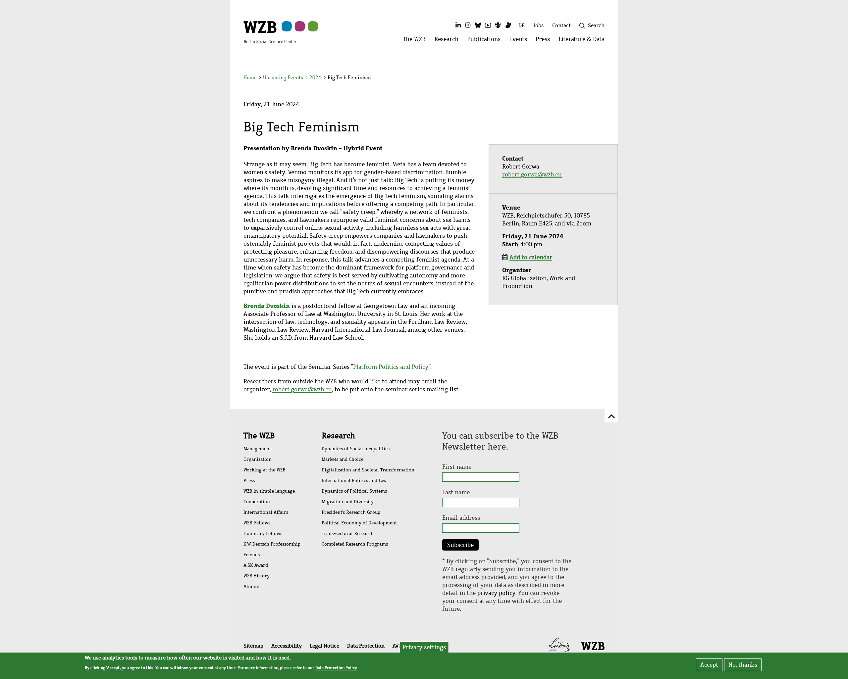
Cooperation (256, 502)
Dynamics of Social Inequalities (356, 449)
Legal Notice (324, 645)
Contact (561, 25)
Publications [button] (486, 40)
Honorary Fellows (262, 533)
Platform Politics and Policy (390, 367)
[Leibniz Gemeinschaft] (559, 645)
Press (249, 480)
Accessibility (286, 645)
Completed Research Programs (355, 544)
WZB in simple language (269, 491)
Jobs (538, 25)
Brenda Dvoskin (266, 306)
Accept (709, 665)
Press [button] (545, 40)
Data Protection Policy (336, 667)
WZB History (256, 576)
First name (456, 467)
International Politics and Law (354, 480)
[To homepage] (269, 32)
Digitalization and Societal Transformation (368, 470)
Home (250, 77)
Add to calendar (530, 257)
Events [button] (520, 40)
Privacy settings (424, 647)
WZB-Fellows (256, 523)
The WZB (259, 435)
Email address (461, 518)
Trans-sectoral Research (348, 533)
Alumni (251, 586)
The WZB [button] (416, 40)
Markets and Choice (342, 459)
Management (257, 449)
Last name (456, 492)
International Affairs (265, 512)
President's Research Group (351, 512)
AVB (397, 645)
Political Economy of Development (359, 523)
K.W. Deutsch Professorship (271, 544)
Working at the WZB (264, 470)
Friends (251, 555)
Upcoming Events (283, 77)
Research (338, 435)
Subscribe (460, 545)
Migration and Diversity (348, 502)
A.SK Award (255, 565)
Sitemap (253, 645)
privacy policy (496, 593)
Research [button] (448, 40)
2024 (315, 77)
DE (521, 25)
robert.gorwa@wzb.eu (302, 389)
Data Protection (366, 645)
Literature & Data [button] (583, 40)
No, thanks (742, 665)
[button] (605, 78)
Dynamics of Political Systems (354, 491)
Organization (257, 459)
